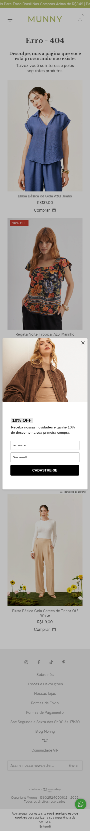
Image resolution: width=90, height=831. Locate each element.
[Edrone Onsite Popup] (45, 415)
